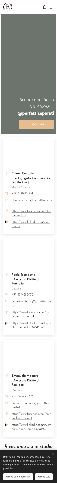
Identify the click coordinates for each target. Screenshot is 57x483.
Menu (51, 7)
